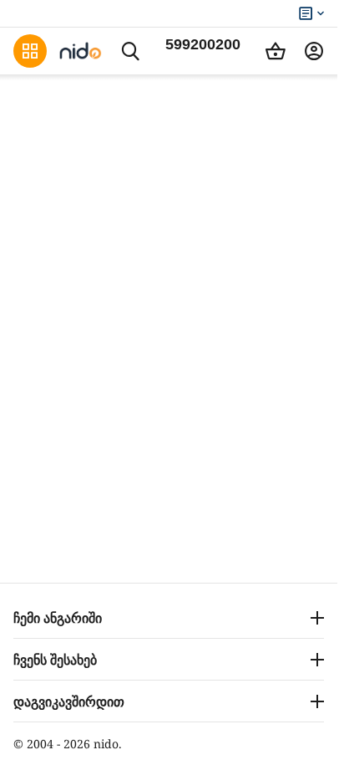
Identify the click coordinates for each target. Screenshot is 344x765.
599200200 (202, 44)
